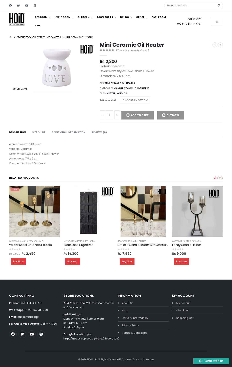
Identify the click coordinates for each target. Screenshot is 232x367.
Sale (37, 25)
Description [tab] (17, 132)
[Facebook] (10, 5)
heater (111, 93)
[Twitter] (18, 5)
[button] (215, 178)
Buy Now (173, 115)
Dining (124, 17)
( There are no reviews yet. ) (132, 50)
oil (125, 93)
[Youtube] (26, 5)
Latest (66, 241)
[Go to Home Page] (10, 37)
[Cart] (217, 21)
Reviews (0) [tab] (99, 132)
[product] (88, 211)
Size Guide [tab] (38, 132)
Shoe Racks (89, 241)
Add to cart (140, 115)
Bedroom (41, 17)
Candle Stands (124, 88)
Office (140, 17)
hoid (120, 93)
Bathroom (159, 17)
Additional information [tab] (68, 132)
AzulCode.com (145, 359)
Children (83, 17)
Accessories (105, 17)
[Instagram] (35, 5)
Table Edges (107, 99)
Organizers (141, 88)
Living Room (63, 17)
